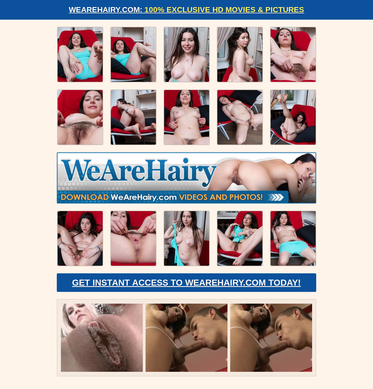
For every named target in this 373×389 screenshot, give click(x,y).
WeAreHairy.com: (186, 9)
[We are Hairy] (186, 178)
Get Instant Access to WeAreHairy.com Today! (186, 283)
